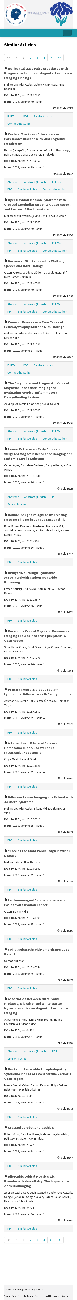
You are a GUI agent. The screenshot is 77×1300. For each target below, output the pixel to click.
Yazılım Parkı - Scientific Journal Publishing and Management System (36, 1296)
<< (8, 57)
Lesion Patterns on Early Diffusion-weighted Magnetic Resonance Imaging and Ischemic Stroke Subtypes (38, 454)
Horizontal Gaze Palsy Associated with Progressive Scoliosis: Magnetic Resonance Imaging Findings (38, 73)
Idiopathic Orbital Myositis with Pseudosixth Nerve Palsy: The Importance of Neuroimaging (36, 1181)
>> (59, 57)
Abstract (13, 182)
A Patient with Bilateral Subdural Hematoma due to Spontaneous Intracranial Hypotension (31, 748)
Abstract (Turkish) (35, 182)
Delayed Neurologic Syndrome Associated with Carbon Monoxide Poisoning (30, 577)
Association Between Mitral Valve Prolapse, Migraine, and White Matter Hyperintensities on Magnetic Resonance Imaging (36, 1006)
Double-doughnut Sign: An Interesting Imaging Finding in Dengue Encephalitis (35, 517)
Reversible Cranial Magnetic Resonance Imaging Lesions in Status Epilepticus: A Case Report (36, 636)
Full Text (12, 116)
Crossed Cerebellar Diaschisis (30, 1127)
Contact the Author (19, 124)
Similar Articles (43, 116)
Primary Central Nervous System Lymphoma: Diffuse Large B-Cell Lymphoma (37, 691)
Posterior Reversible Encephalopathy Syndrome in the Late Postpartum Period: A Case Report (37, 1074)
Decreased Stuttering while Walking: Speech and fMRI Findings (34, 263)
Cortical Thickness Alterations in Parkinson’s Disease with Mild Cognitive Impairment (35, 139)
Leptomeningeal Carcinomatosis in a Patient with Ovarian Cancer (34, 902)
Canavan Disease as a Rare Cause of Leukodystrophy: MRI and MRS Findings (34, 324)
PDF (25, 116)
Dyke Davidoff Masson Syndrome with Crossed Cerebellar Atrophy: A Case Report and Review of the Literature (37, 204)
